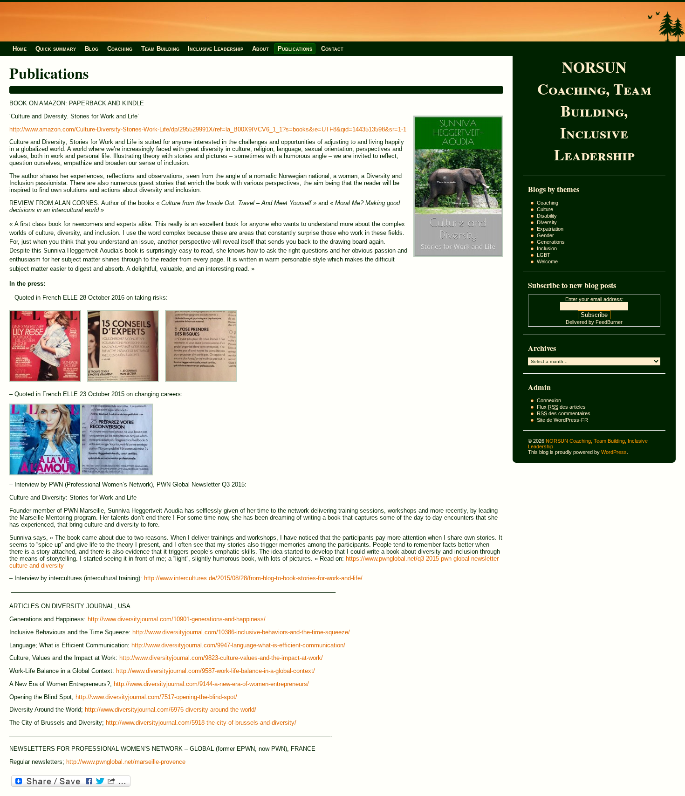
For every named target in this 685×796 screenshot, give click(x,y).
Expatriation (550, 229)
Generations (551, 242)
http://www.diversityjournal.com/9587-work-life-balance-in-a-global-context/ (215, 670)
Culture (545, 209)
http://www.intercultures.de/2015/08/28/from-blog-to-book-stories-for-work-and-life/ (253, 578)
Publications (295, 48)
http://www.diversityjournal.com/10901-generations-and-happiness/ (177, 619)
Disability (547, 216)
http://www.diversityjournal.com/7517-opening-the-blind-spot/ (156, 696)
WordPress (614, 452)
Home (20, 48)
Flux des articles (561, 407)
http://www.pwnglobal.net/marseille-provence (125, 761)
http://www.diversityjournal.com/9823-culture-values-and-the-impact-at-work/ (221, 657)
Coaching (119, 48)
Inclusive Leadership (215, 48)
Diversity (547, 222)
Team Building (160, 48)
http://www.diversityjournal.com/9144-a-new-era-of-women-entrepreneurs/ (211, 683)
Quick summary (55, 48)
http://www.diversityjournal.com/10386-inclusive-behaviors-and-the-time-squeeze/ (241, 632)
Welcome (547, 261)
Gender (545, 235)
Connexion (549, 400)
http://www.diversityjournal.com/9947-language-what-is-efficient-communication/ (238, 645)
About (260, 48)
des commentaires (563, 413)
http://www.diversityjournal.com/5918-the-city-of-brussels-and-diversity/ (201, 722)
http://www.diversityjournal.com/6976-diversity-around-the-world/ (170, 709)
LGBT (543, 255)
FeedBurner (609, 322)
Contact (332, 48)
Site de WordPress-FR (562, 420)
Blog (91, 48)
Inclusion (547, 248)
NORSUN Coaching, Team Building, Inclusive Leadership (594, 110)
